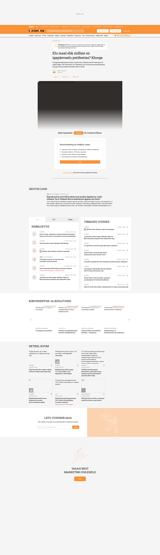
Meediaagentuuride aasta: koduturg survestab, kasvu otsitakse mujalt (38, 400)
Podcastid (50, 35)
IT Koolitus (62, 328)
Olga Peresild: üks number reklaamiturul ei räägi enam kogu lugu (106, 287)
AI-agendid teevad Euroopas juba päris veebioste (100, 245)
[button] (54, 427)
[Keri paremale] (129, 319)
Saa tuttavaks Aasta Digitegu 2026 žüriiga (54, 243)
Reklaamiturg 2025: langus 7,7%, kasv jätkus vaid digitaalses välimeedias (64, 371)
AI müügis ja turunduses (44, 330)
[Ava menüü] (37, 27)
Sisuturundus (90, 35)
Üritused (63, 35)
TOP (56, 394)
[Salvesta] (75, 232)
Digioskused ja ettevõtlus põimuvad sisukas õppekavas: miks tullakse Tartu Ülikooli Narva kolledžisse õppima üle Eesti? (74, 198)
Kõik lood (38, 35)
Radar (106, 35)
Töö (83, 35)
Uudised (42, 232)
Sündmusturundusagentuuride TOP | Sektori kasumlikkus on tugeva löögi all (65, 400)
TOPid (44, 35)
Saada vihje (99, 35)
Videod (57, 35)
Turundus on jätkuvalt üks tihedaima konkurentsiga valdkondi (105, 262)
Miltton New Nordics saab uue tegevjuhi (56, 251)
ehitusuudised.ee (118, 26)
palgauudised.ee (65, 26)
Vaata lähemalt (67, 172)
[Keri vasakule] (31, 319)
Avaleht (31, 35)
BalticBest (70, 35)
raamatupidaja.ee (75, 26)
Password (77, 35)
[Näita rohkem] (125, 27)
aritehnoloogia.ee (86, 26)
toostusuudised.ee (96, 26)
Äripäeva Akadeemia (42, 328)
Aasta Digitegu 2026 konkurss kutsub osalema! (56, 268)
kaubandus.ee (44, 26)
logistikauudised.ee (108, 26)
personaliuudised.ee (55, 26)
